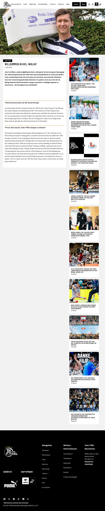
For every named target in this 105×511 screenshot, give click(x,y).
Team (25, 4)
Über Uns (32, 4)
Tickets (53, 4)
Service (61, 4)
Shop (83, 4)
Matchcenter (16, 4)
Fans (68, 4)
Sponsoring (42, 4)
